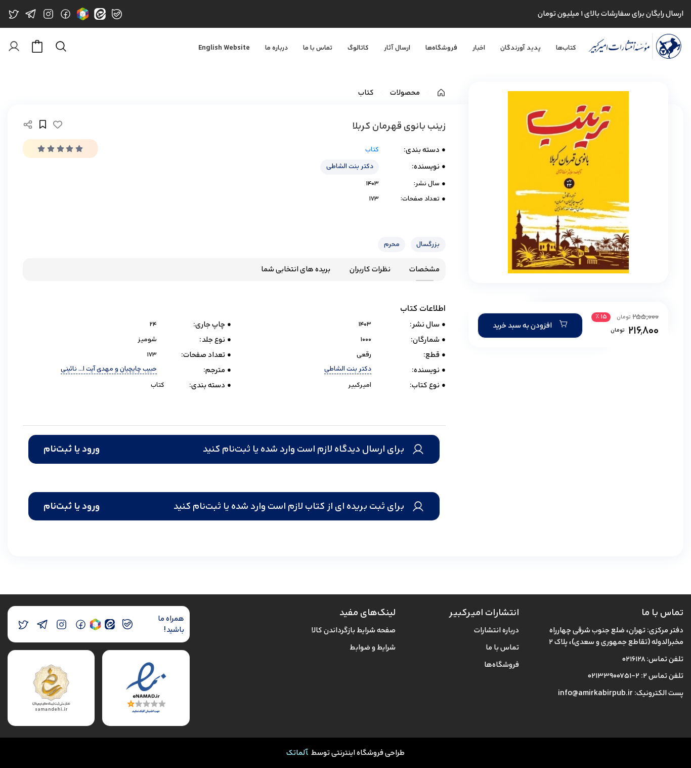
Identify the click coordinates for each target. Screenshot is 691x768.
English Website (224, 48)
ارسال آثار (397, 48)
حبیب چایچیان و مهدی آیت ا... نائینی (109, 369)
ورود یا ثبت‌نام (72, 449)
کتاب (366, 93)
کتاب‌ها (566, 48)
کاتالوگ (358, 48)
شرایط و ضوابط (373, 647)
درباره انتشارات (496, 630)
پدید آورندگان (520, 48)
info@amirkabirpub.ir (595, 692)
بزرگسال (428, 244)
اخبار (478, 48)
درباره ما (276, 48)
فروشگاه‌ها (441, 48)
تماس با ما (317, 48)
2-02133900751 (613, 675)
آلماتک (297, 752)
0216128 (633, 659)
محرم (392, 244)
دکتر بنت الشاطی (349, 166)
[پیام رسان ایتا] (109, 624)
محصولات (405, 93)
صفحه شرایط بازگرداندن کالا (353, 630)
